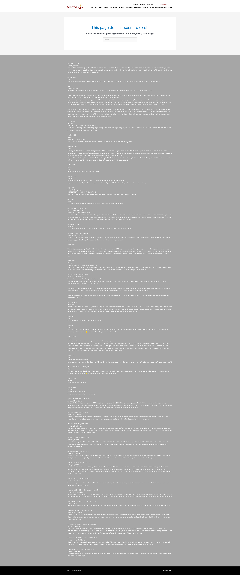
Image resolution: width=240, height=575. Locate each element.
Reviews (145, 7)
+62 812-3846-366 (147, 4)
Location (137, 7)
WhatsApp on (137, 4)
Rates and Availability (158, 7)
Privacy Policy (167, 570)
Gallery (121, 7)
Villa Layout (103, 7)
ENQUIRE (163, 5)
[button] (94, 7)
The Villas (93, 7)
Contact (169, 7)
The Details (113, 7)
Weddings (129, 7)
